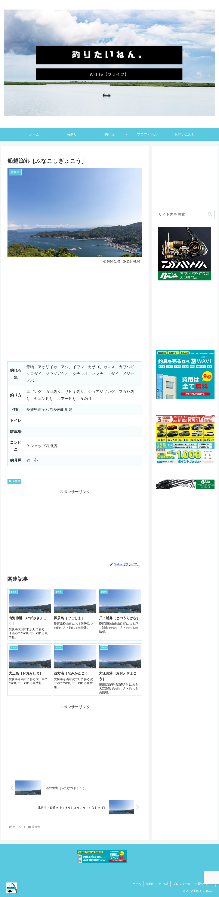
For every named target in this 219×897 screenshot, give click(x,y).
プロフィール (182, 883)
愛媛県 (16, 481)
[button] (210, 214)
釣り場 (163, 883)
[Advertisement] (74, 525)
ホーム (136, 883)
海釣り (150, 883)
